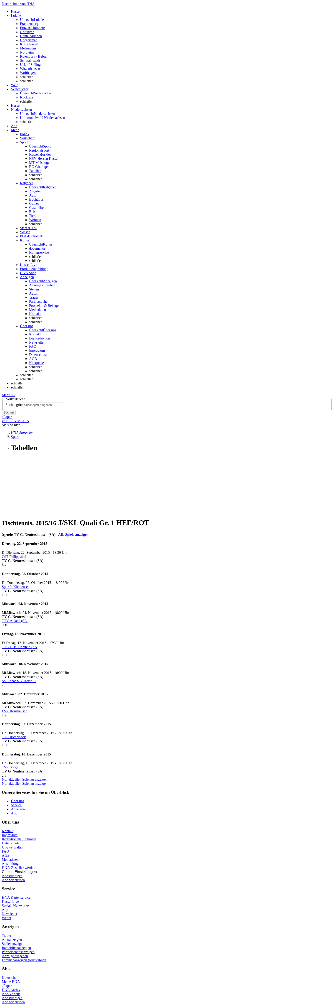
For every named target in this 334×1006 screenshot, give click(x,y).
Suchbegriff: (14, 405)
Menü (6, 395)
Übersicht (9, 977)
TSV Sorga (10, 767)
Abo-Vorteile (11, 994)
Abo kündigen (12, 876)
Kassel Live (10, 901)
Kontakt (35, 314)
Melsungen (28, 48)
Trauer (33, 297)
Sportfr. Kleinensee (15, 587)
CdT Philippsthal (14, 556)
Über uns (17, 801)
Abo (14, 813)
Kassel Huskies (40, 154)
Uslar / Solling (30, 64)
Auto (32, 195)
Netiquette (36, 363)
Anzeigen (18, 809)
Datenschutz (38, 355)
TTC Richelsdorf (14, 737)
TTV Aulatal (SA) (15, 621)
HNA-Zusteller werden (18, 868)
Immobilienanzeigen (16, 948)
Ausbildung (10, 864)
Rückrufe (26, 97)
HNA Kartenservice (16, 897)
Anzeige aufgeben (42, 285)
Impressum (37, 350)
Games (34, 203)
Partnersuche (38, 301)
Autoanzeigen (12, 940)
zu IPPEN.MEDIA (15, 421)
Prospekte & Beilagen (44, 305)
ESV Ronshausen (14, 711)
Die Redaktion (39, 338)
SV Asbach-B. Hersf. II (19, 681)
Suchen (9, 412)
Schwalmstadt (30, 60)
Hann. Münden (31, 36)
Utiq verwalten (12, 847)
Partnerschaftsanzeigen (18, 952)
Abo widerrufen (13, 880)
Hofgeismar (28, 40)
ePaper (7, 986)
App (5, 910)
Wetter (6, 918)
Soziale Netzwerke (15, 906)
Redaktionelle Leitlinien (19, 839)
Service (16, 805)
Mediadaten (37, 310)
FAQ (32, 346)
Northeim (27, 52)
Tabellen (35, 171)
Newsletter (37, 342)
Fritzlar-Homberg (32, 28)
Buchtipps (36, 199)
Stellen (34, 289)
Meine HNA (11, 982)
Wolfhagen (28, 73)
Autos (33, 293)
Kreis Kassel (29, 44)
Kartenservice (39, 252)
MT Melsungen (40, 163)
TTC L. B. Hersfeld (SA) (20, 647)
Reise (33, 212)
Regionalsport (39, 150)
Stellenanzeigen (13, 944)
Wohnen (35, 220)
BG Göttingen (39, 167)
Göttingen (27, 32)
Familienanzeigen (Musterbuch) (24, 960)
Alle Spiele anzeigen (73, 534)
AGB (33, 359)
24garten (35, 191)
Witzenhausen (30, 69)
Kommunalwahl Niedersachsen (42, 118)
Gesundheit (37, 207)
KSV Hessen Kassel (43, 158)
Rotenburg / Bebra (33, 56)
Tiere (32, 216)
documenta (37, 248)
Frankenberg (29, 24)
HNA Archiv (11, 990)
